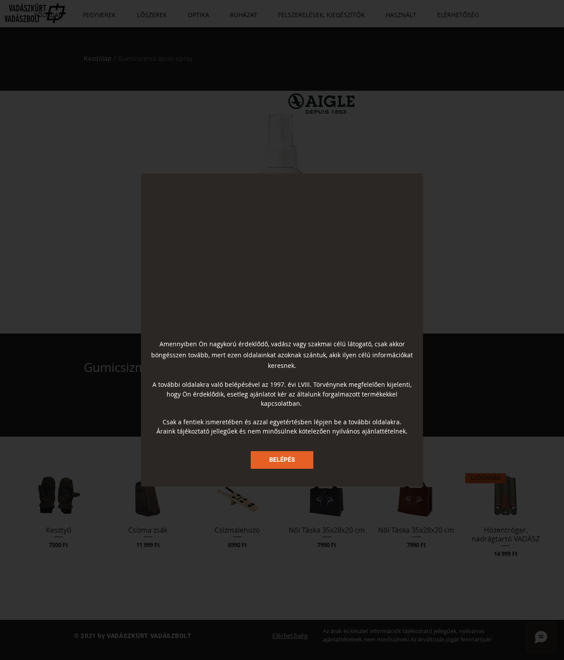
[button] (282, 460)
